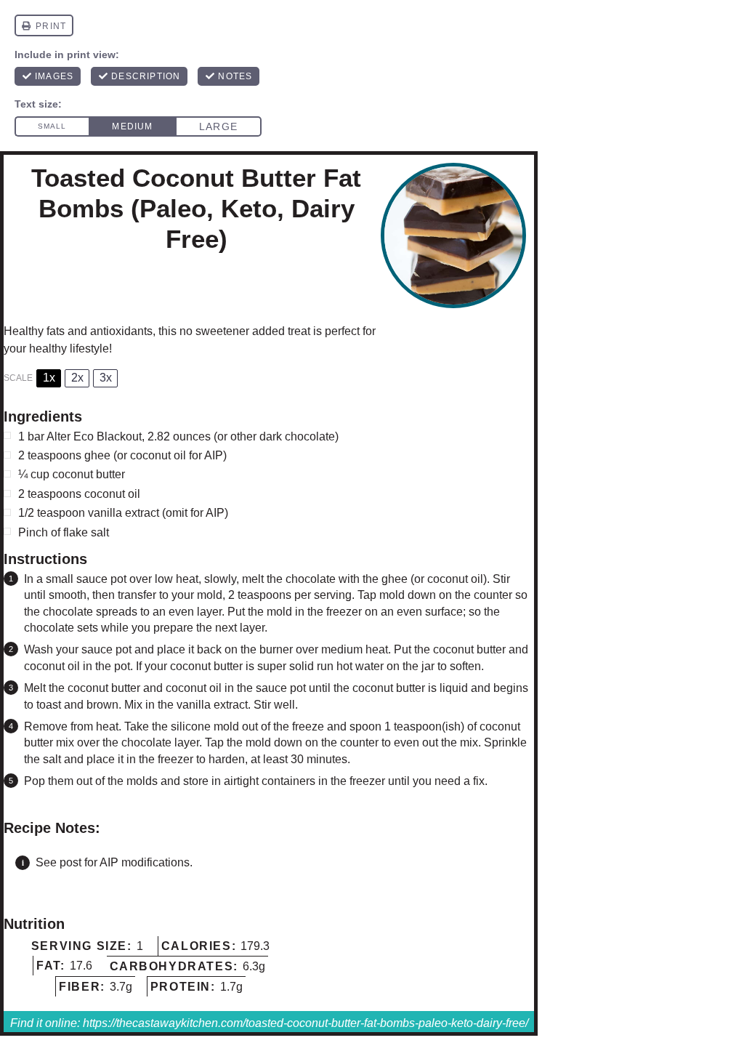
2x (77, 377)
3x (106, 377)
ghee (97, 455)
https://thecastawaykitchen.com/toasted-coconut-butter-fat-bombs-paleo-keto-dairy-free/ (305, 1023)
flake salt (86, 532)
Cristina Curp (112, 275)
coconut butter (88, 474)
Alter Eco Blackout (94, 436)
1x (49, 377)
